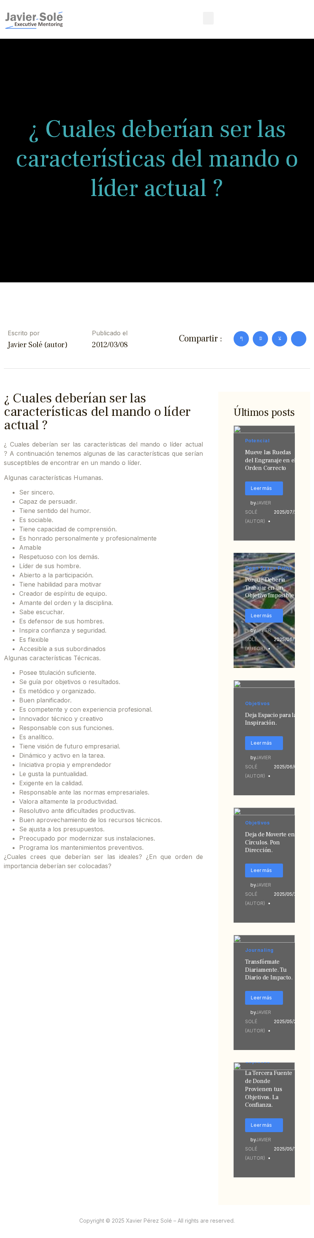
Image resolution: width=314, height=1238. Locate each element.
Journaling (259, 950)
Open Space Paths (268, 568)
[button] (208, 18)
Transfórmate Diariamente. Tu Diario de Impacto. (268, 970)
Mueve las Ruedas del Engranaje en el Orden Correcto (270, 460)
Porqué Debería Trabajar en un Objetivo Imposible (269, 588)
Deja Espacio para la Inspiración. (270, 719)
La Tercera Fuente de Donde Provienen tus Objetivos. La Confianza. (268, 1089)
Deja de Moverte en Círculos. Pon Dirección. (269, 842)
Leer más (261, 488)
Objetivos (257, 703)
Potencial (257, 440)
